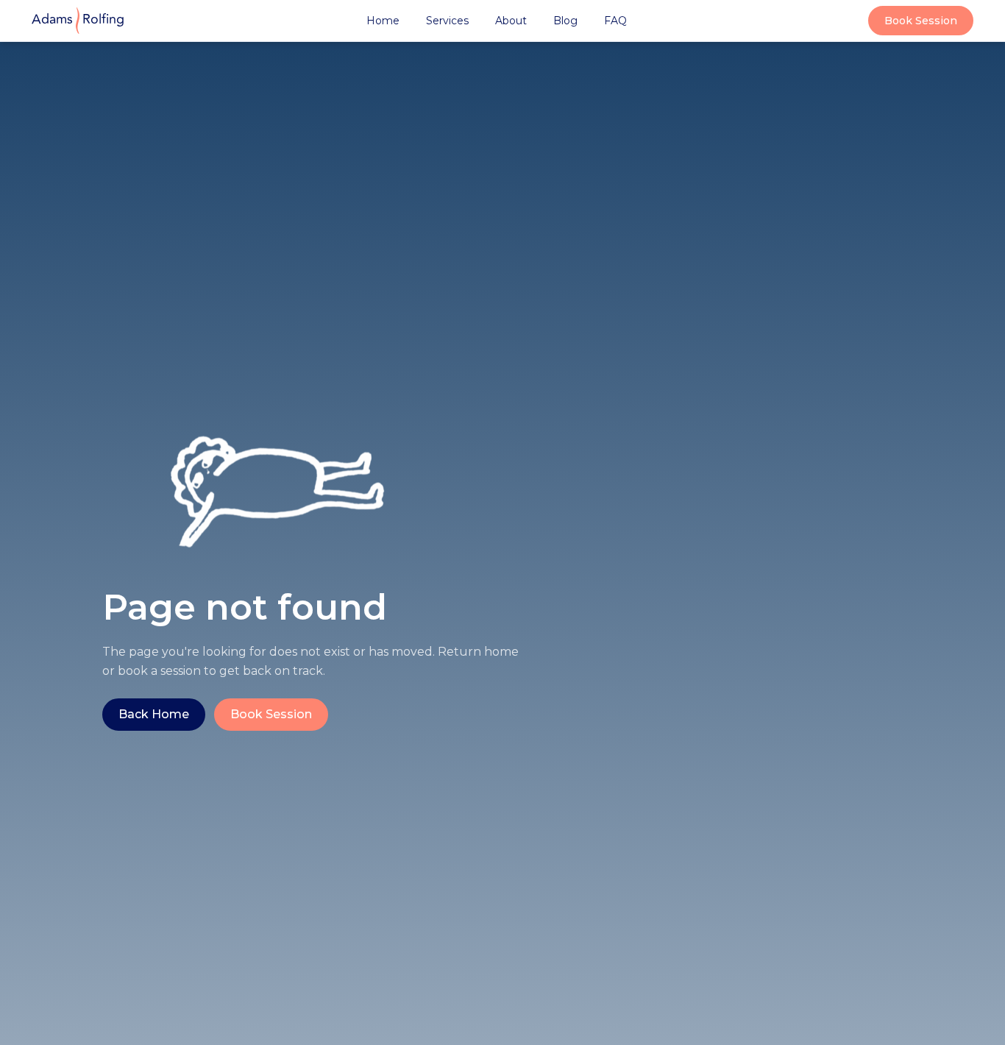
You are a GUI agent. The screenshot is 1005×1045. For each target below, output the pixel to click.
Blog (565, 20)
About (511, 20)
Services (447, 20)
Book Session (920, 20)
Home (382, 20)
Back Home (153, 714)
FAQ (615, 20)
